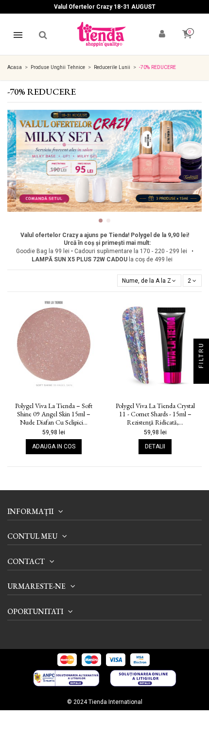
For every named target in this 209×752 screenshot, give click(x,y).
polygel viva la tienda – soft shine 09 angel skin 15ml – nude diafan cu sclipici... (53, 414)
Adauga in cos (53, 446)
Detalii (155, 446)
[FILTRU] (201, 376)
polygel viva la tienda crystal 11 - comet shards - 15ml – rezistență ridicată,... (155, 414)
